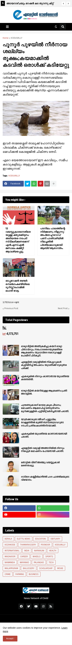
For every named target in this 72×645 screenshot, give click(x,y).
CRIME (8, 574)
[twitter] (28, 606)
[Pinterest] (40, 184)
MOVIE (60, 568)
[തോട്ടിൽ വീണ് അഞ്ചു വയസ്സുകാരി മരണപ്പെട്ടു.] (11, 466)
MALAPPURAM (11, 568)
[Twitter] (27, 184)
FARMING (19, 574)
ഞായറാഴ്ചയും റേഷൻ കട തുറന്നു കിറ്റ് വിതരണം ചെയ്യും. (30, 4)
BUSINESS (34, 574)
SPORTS (49, 556)
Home (6, 38)
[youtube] (19, 515)
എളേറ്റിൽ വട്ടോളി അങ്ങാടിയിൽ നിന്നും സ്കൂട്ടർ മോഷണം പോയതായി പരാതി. (42, 450)
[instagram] (53, 515)
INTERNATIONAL (12, 550)
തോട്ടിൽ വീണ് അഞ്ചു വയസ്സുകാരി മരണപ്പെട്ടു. (40, 464)
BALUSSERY (28, 568)
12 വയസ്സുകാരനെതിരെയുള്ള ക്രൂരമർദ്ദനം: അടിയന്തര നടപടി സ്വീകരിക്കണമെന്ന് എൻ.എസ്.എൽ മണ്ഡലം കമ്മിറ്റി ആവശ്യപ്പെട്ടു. (18, 240)
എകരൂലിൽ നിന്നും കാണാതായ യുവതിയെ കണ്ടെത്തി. (45, 378)
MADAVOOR (10, 556)
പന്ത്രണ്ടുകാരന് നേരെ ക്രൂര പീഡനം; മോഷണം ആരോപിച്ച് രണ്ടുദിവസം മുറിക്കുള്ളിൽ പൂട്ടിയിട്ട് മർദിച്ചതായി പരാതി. (45, 408)
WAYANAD (24, 562)
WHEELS (37, 556)
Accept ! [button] (10, 638)
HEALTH (52, 550)
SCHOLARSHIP (45, 568)
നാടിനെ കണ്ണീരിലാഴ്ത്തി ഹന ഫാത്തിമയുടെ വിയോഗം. (45, 478)
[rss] (51, 606)
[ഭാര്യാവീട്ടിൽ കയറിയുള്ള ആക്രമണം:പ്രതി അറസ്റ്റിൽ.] (11, 394)
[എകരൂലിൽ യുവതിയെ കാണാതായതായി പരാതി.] (11, 437)
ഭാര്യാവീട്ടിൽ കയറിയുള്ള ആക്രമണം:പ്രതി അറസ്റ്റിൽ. (44, 392)
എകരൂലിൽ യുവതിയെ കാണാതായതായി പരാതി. (44, 435)
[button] (63, 4)
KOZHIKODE (10, 544)
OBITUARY (55, 538)
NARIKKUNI (39, 550)
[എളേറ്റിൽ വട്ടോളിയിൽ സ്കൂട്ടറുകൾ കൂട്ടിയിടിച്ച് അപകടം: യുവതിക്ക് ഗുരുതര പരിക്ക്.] (11, 366)
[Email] (47, 184)
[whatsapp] (53, 508)
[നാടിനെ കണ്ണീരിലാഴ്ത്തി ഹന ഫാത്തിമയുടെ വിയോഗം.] (11, 480)
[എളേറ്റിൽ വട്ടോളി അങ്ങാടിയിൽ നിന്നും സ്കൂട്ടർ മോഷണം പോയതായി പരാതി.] (11, 452)
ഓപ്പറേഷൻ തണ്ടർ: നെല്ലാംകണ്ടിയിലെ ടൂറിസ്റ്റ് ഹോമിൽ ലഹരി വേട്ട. (18, 285)
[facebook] (19, 508)
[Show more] (53, 184)
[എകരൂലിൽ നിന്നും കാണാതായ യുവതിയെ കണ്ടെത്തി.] (11, 380)
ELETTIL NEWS (23, 538)
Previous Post (11, 308)
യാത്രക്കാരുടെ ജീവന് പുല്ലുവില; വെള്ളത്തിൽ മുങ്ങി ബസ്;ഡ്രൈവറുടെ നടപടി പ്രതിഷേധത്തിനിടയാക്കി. (42, 422)
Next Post (63, 308)
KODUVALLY (16, 38)
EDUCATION (40, 538)
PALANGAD (39, 562)
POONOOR (45, 544)
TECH (51, 562)
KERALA (8, 538)
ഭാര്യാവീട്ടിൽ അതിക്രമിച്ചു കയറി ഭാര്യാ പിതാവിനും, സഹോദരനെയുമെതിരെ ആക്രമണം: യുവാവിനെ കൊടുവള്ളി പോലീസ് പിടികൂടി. (41, 351)
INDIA (26, 550)
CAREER (24, 556)
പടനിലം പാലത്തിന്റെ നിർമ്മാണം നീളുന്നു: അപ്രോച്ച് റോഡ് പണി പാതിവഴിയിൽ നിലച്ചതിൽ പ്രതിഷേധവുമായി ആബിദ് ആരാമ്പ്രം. (52, 238)
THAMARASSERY (28, 544)
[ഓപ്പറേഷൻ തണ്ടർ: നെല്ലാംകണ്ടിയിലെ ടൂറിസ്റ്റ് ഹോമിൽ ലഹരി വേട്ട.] (18, 267)
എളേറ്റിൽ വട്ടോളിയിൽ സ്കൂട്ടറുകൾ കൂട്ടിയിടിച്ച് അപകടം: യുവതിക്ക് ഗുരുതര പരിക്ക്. (44, 365)
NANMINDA (10, 562)
